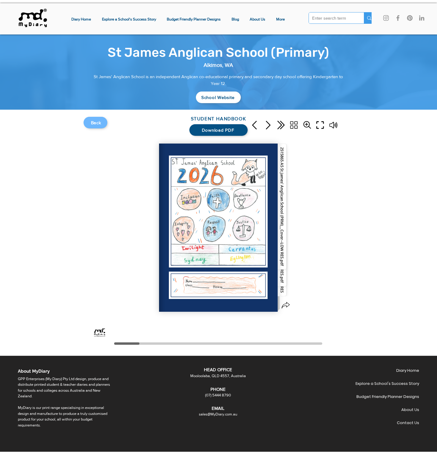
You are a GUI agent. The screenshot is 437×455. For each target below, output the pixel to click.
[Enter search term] (369, 17)
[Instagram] (386, 18)
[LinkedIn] (421, 18)
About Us (410, 410)
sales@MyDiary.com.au (218, 414)
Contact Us (408, 423)
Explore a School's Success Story (398, 383)
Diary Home (407, 370)
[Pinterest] (410, 18)
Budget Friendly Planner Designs (398, 396)
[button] (280, 19)
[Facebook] (398, 18)
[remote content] (218, 231)
